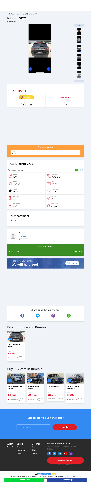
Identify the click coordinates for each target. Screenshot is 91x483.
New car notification (65, 460)
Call (81, 170)
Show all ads (23, 236)
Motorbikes (21, 450)
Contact (10, 447)
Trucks (19, 453)
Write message (23, 240)
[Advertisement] (45, 127)
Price (13, 151)
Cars (18, 447)
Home (24, 14)
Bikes (34, 450)
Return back (15, 14)
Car (28, 14)
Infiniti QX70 (34, 14)
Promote (27, 97)
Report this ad (64, 97)
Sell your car (72, 263)
